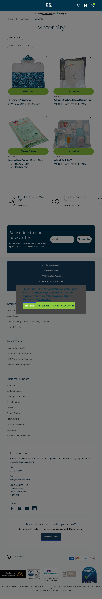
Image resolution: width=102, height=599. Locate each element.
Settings (29, 305)
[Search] (79, 5)
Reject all (43, 305)
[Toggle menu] (9, 5)
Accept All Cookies (63, 305)
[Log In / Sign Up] (86, 5)
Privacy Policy (44, 299)
